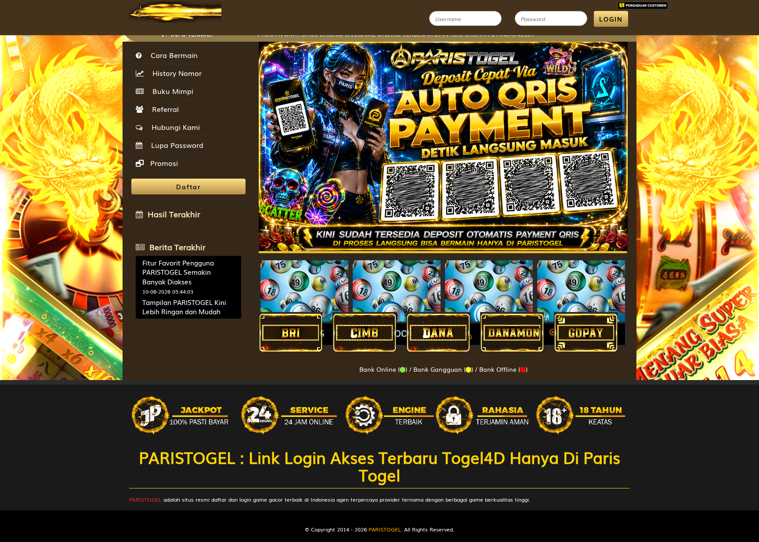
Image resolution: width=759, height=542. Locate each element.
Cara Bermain (172, 55)
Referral (163, 109)
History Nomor (175, 73)
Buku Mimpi (170, 91)
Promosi (163, 163)
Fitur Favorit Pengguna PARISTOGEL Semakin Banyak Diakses (178, 272)
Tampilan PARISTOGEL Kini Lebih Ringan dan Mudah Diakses (184, 311)
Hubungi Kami (173, 127)
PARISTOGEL (145, 499)
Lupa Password (175, 145)
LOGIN (611, 18)
